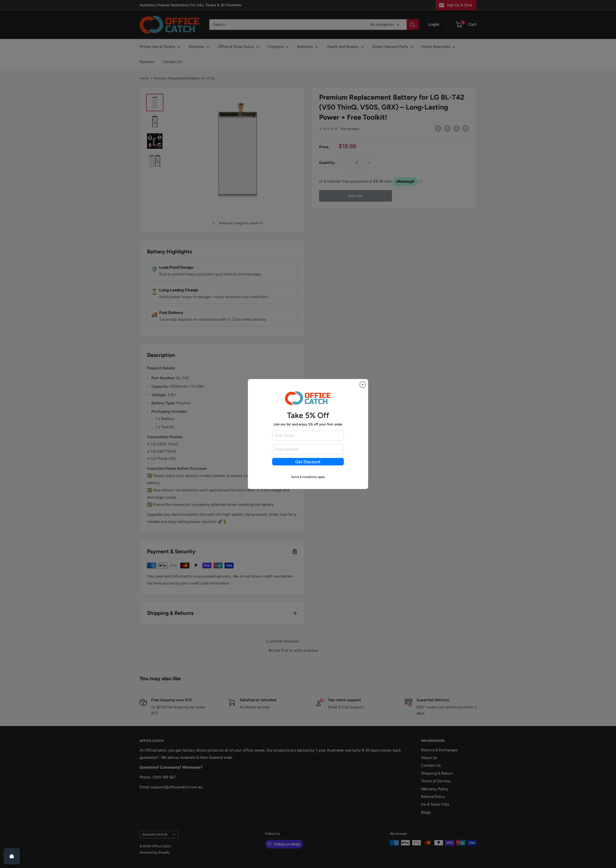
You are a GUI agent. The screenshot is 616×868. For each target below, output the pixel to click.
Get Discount (308, 461)
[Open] (12, 856)
